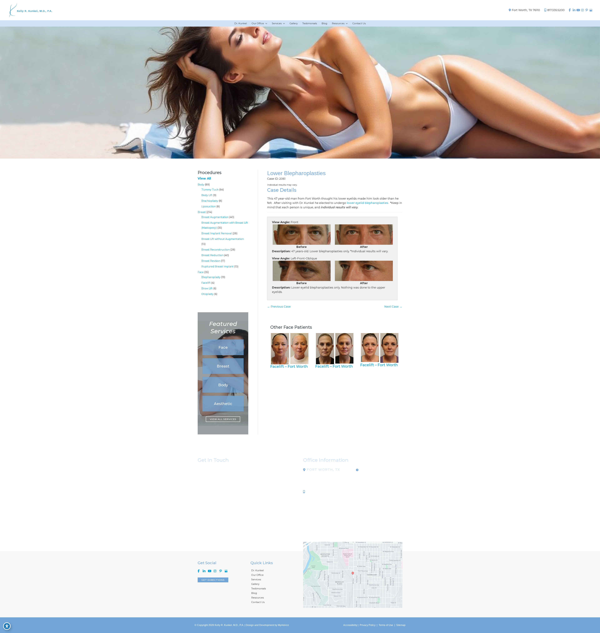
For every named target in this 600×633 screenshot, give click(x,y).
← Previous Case (279, 306)
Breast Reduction (212, 255)
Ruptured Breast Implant (217, 266)
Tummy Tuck (210, 189)
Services (256, 579)
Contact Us (258, 602)
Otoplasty (207, 294)
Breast (202, 212)
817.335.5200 (556, 10)
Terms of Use (386, 625)
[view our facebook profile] (570, 10)
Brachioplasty (209, 200)
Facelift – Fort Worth (289, 366)
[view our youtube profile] (578, 10)
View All (204, 178)
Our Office (257, 574)
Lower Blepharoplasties (296, 173)
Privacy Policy (367, 625)
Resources (257, 597)
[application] (265, 23)
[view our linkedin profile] (574, 10)
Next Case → (393, 306)
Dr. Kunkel (257, 570)
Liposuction (208, 206)
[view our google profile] (591, 10)
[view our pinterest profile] (587, 10)
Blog (254, 593)
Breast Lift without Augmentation (222, 239)
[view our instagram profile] (582, 10)
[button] (223, 347)
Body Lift (206, 195)
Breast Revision (210, 260)
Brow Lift (207, 288)
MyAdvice (283, 625)
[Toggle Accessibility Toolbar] (7, 626)
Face (201, 272)
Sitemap (400, 625)
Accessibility (350, 625)
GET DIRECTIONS (213, 579)
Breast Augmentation (215, 217)
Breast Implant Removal (216, 233)
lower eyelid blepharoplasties (367, 203)
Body (201, 184)
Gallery (255, 583)
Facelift (206, 282)
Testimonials (258, 588)
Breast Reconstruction (215, 249)
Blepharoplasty (210, 277)
